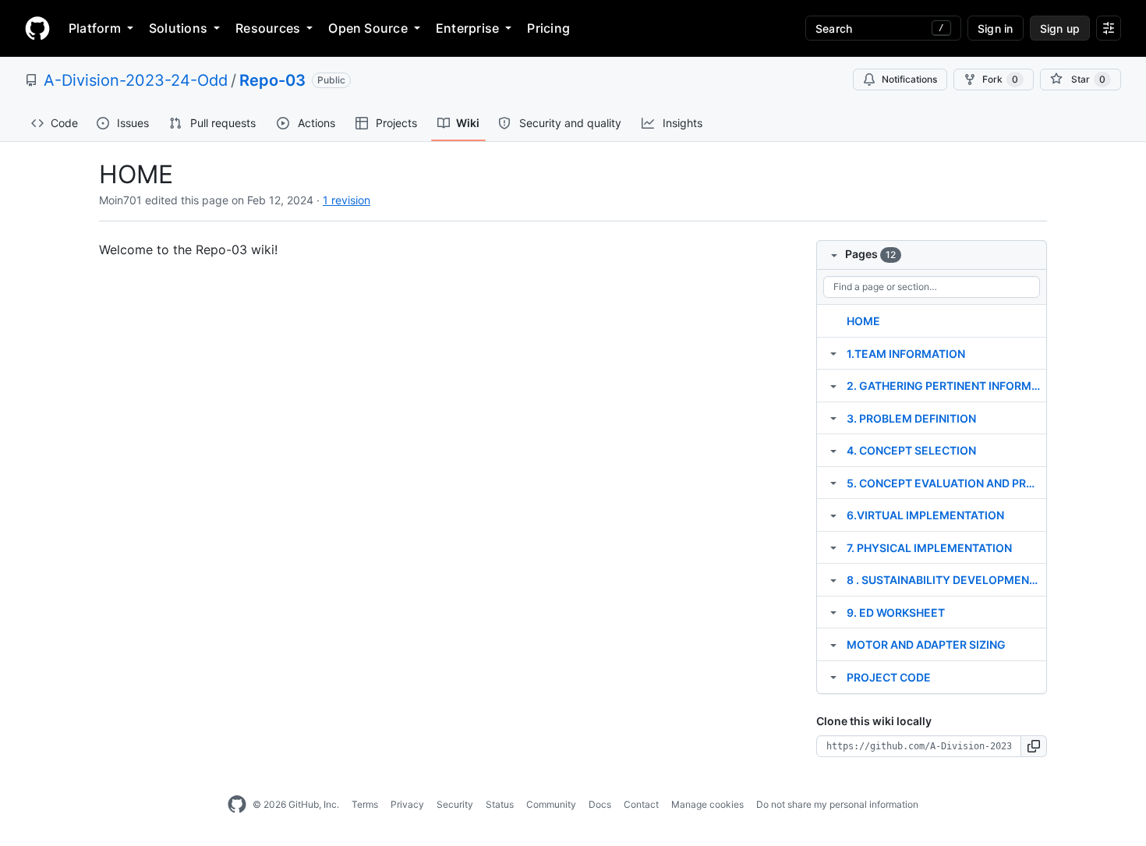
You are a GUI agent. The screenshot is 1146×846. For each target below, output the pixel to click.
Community (551, 804)
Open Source (368, 28)
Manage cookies (707, 804)
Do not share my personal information (837, 804)
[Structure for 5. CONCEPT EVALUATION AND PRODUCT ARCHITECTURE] (833, 482)
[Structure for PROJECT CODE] (833, 676)
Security (455, 804)
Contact (641, 804)
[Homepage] (37, 28)
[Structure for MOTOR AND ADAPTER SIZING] (833, 644)
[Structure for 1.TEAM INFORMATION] (833, 353)
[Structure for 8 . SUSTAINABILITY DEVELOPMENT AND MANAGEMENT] (833, 579)
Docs (600, 804)
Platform (95, 28)
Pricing (548, 28)
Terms (365, 804)
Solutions (178, 28)
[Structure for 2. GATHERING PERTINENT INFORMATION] (833, 385)
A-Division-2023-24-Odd (136, 80)
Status (500, 804)
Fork (1000, 79)
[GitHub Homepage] (237, 805)
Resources (267, 28)
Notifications (909, 79)
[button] (1034, 746)
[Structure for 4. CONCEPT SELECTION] (833, 449)
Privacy (407, 804)
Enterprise (467, 28)
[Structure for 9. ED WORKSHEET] (833, 612)
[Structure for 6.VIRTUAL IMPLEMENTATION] (833, 514)
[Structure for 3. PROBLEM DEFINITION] (833, 417)
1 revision (346, 200)
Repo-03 (272, 80)
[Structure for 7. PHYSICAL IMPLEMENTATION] (833, 547)
